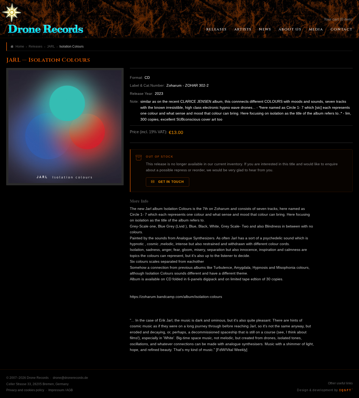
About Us (290, 29)
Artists (243, 29)
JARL (51, 46)
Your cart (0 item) (338, 19)
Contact (342, 29)
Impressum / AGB (60, 390)
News (265, 29)
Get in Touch (170, 182)
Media (316, 29)
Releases (216, 29)
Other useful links (340, 383)
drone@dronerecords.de (70, 378)
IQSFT (346, 390)
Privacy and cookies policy (25, 390)
